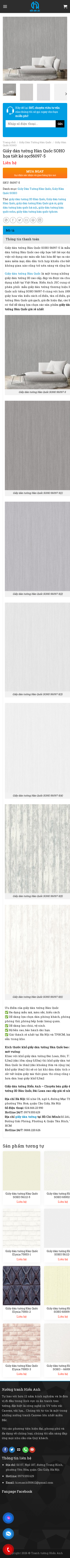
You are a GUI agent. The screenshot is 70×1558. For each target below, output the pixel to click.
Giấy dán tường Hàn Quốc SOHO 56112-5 (21, 1195)
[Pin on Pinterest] (33, 220)
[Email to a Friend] (26, 220)
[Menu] (5, 6)
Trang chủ (9, 142)
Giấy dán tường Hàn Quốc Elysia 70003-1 (21, 1252)
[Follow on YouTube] (32, 1450)
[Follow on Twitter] (12, 1450)
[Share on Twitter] (20, 220)
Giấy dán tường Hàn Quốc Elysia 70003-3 (21, 1367)
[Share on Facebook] (13, 220)
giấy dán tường (26, 1117)
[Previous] (8, 48)
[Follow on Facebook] (5, 1450)
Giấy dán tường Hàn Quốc (23, 273)
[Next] (61, 48)
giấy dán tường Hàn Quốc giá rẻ (36, 203)
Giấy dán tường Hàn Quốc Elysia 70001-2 (21, 1310)
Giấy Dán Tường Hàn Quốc (35, 142)
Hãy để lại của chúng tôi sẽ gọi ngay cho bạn (37, 112)
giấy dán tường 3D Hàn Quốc (27, 199)
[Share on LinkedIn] (40, 220)
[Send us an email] (19, 1450)
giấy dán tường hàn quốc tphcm (37, 211)
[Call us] (25, 1450)
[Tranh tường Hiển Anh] (35, 6)
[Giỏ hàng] (65, 6)
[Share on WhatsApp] (6, 220)
